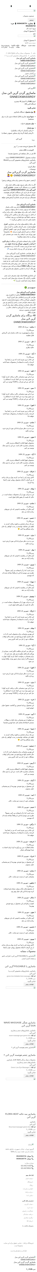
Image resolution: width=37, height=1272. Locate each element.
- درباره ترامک (29, 1192)
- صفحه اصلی (29, 1178)
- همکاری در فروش (28, 1211)
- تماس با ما (30, 1195)
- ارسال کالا (30, 1221)
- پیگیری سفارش (29, 1217)
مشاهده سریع (33, 1110)
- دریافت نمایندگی (28, 1214)
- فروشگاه (30, 1182)
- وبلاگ (32, 1185)
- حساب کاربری (29, 1204)
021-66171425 (26, 1166)
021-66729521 (26, 1168)
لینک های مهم (30, 1175)
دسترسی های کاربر (28, 1201)
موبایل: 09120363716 (23, 1156)
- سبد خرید (30, 1207)
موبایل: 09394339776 (23, 1159)
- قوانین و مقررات (28, 1189)
